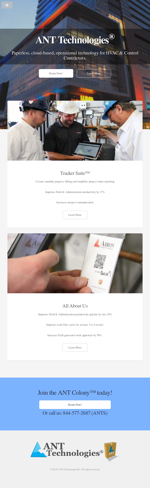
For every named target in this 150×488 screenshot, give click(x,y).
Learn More (94, 73)
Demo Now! (56, 73)
